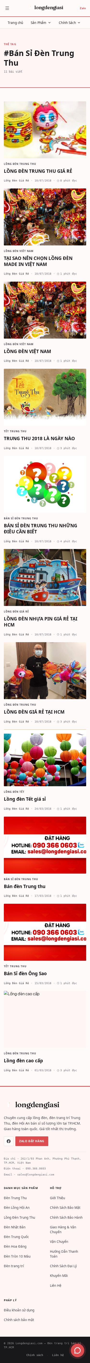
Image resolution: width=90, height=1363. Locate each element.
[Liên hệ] (77, 1350)
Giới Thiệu (57, 1198)
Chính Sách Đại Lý (63, 1266)
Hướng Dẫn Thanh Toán (64, 1254)
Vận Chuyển (59, 1241)
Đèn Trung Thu (15, 1198)
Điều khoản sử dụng (19, 1310)
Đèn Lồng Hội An (17, 1207)
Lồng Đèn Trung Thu (19, 1217)
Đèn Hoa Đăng (15, 1246)
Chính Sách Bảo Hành (66, 1217)
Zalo (83, 8)
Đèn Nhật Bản (14, 1227)
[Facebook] (8, 1141)
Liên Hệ (55, 1285)
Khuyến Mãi (59, 1275)
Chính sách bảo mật (19, 1320)
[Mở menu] (7, 8)
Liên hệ (58, 1355)
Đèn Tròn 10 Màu (17, 1256)
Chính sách (34, 1355)
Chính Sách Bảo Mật (65, 1207)
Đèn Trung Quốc (16, 1237)
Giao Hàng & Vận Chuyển (63, 1229)
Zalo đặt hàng (31, 1141)
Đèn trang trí (14, 1266)
